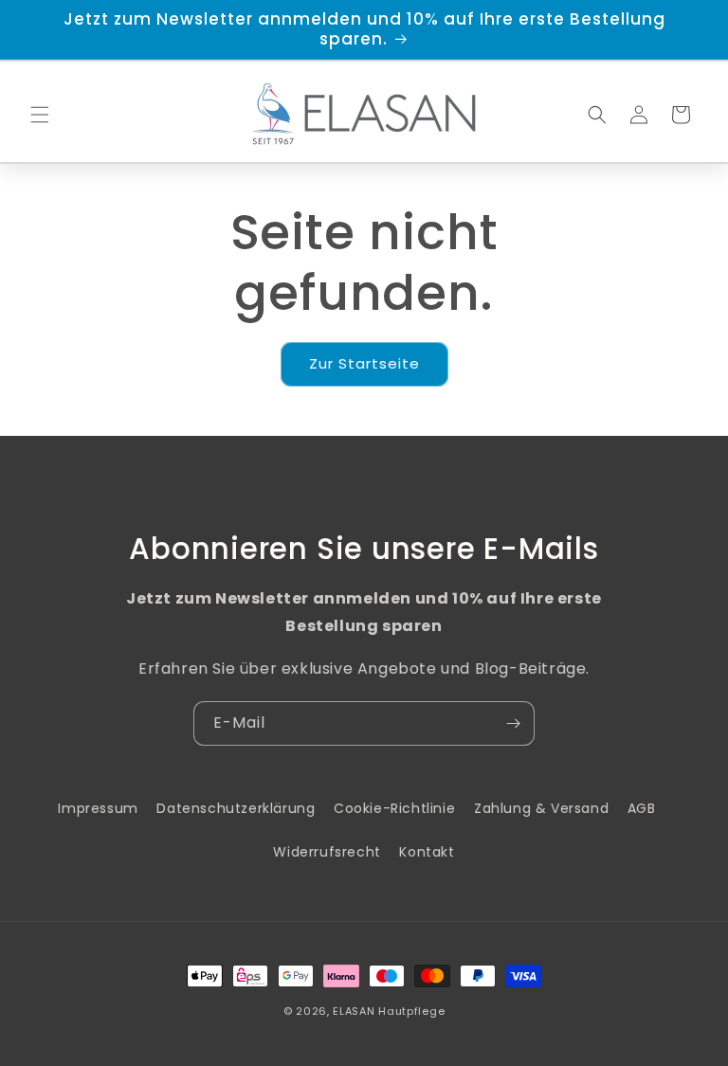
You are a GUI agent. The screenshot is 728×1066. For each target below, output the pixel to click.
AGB (642, 808)
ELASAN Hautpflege (389, 1011)
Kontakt (426, 851)
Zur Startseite (364, 363)
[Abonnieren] (513, 723)
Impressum (97, 808)
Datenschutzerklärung (235, 808)
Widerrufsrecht (326, 851)
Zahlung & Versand (541, 808)
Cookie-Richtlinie (394, 808)
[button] (40, 115)
